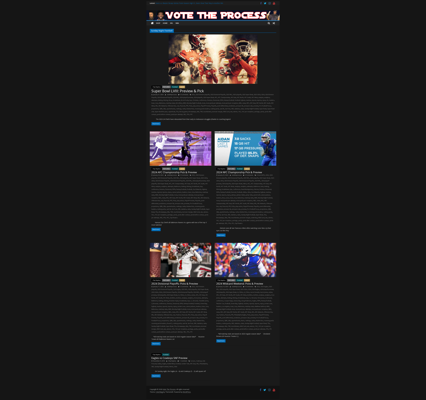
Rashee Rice (190, 109)
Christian (195, 100)
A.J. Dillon (181, 295)
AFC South (247, 97)
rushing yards (214, 109)
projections (155, 109)
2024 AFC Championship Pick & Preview (174, 172)
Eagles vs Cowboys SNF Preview (169, 358)
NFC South (267, 103)
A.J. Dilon (187, 295)
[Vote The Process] (213, 11)
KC (267, 100)
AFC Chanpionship (178, 184)
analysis (260, 97)
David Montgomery (247, 189)
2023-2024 (257, 95)
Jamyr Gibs (249, 195)
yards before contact (163, 114)
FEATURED (166, 87)
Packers (178, 315)
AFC (216, 97)
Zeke (175, 367)
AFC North (240, 97)
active (193, 295)
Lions (227, 198)
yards (262, 112)
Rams (242, 321)
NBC (240, 103)
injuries (259, 100)
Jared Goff (257, 195)
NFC (248, 103)
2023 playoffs (237, 95)
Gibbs (245, 192)
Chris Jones (260, 298)
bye (190, 100)
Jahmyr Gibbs (241, 195)
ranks (184, 109)
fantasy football (229, 100)
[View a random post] (273, 23)
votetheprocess (172, 95)
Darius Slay (237, 301)
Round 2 (169, 323)
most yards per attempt (213, 103)
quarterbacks (171, 109)
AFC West (254, 97)
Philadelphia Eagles (240, 315)
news (244, 103)
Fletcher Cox (220, 303)
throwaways (192, 112)
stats (242, 109)
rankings (178, 109)
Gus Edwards (197, 189)
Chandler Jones (203, 301)
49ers (245, 184)
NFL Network (163, 106)
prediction (232, 106)
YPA (188, 114)
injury (264, 100)
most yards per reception (230, 103)
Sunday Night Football (251, 109)
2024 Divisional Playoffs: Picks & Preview (174, 283)
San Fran (227, 109)
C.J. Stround (194, 301)
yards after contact (184, 215)
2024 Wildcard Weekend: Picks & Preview (239, 283)
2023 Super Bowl (247, 95)
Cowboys (199, 361)
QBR (161, 109)
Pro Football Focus (265, 106)
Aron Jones (197, 298)
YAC (239, 112)
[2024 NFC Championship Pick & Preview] (245, 133)
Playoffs (213, 106)
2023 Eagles (177, 289)
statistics (237, 109)
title (198, 112)
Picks (190, 106)
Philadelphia (203, 364)
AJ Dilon (178, 298)
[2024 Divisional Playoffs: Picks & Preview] (180, 244)
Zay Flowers (174, 218)
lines (223, 198)
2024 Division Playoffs (162, 181)
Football (175, 87)
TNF (201, 112)
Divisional (216, 100)
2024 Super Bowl (208, 97)
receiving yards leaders (202, 109)
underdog (254, 218)
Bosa (170, 100)
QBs (164, 109)
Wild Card (226, 112)
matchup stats (170, 103)
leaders (271, 100)
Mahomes (162, 103)
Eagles (254, 301)
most (203, 103)
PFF (187, 106)
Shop (158, 23)
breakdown (176, 100)
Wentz (171, 367)
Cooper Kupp (228, 301)
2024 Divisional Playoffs (164, 97)
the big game (183, 112)
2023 (193, 95)
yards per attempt (176, 114)
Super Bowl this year (161, 112)
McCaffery (179, 103)
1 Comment (183, 361)
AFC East (233, 97)
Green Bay (203, 303)
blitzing (165, 100)
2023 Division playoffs (203, 95)
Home (165, 23)
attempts (154, 100)
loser (153, 103)
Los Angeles (226, 306)
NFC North (259, 103)
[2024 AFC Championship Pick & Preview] (180, 133)
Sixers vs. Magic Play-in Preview (167, 3)
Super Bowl (262, 109)
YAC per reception (247, 112)
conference (202, 100)
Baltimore (177, 186)
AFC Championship (224, 97)
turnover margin (217, 112)
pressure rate (248, 106)
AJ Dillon (172, 298)
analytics (267, 97)
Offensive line (172, 106)
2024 (262, 95)
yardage (256, 112)
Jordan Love (181, 306)
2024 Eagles (255, 289)
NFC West (194, 198)
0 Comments (184, 95)
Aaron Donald (254, 292)
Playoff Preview (205, 106)
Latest (182, 87)
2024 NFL (176, 97)
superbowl (171, 112)
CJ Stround (154, 303)
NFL (171, 23)
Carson (192, 361)
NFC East (252, 103)
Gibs (249, 192)
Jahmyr (233, 195)
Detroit (256, 189)
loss (157, 103)
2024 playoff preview (186, 97)
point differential (222, 106)
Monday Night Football (194, 103)
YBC (184, 114)
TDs (177, 112)
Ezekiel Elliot (171, 364)
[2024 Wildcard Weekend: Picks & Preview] (245, 244)
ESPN (221, 100)
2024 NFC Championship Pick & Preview (239, 172)
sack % (222, 109)
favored (233, 192)
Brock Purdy (185, 100)
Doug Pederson (246, 301)
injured (254, 100)
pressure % (239, 106)
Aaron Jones (264, 292)
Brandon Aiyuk (173, 301)
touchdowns (207, 112)
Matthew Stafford (260, 306)
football (237, 100)
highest (243, 100)
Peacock (182, 106)
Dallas (159, 364)
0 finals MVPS (261, 175)
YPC (191, 114)
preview (255, 106)
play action (196, 106)
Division (209, 100)
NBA (177, 23)
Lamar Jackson (176, 192)
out (178, 106)
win (231, 112)
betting (160, 100)
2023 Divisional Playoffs (217, 95)
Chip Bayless (157, 87)
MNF (184, 103)
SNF (232, 109)
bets (262, 186)
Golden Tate (185, 364)
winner (235, 112)
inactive (248, 100)
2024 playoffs (198, 97)
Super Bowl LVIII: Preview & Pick (177, 91)
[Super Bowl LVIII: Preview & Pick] (213, 36)
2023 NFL (229, 95)
